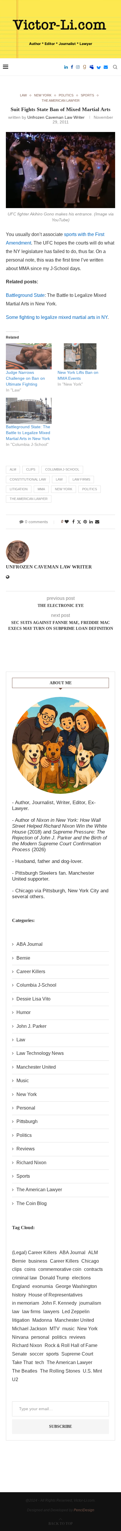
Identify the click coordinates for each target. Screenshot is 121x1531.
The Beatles (24, 1370)
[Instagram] (78, 67)
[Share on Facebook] (73, 521)
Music (22, 1080)
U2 (15, 1379)
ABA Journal (29, 944)
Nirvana (20, 1337)
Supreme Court (77, 1353)
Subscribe (60, 1426)
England (21, 1286)
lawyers (51, 1311)
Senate (19, 1353)
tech (39, 1362)
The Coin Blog (31, 1203)
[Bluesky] (99, 67)
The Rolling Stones (60, 1370)
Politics (24, 1135)
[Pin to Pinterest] (85, 521)
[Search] (115, 67)
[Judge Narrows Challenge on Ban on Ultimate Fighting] (29, 356)
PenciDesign (84, 1510)
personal (40, 1337)
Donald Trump (54, 1277)
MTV (55, 1328)
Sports (23, 1176)
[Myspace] (92, 67)
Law (20, 1039)
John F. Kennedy (59, 1303)
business (37, 1261)
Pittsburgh (27, 1121)
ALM (13, 469)
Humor (23, 1012)
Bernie (23, 958)
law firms (81, 479)
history (19, 1294)
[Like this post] (67, 521)
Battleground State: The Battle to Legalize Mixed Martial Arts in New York (28, 432)
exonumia (42, 1286)
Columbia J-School (62, 469)
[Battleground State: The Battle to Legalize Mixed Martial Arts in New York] (29, 411)
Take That (22, 1362)
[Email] (106, 67)
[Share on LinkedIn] (91, 521)
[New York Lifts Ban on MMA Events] (80, 356)
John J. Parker (31, 1026)
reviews (77, 1337)
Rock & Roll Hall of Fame (71, 1345)
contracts (93, 1269)
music (68, 1328)
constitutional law (28, 479)
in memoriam (25, 1303)
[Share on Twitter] (79, 521)
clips (30, 469)
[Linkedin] (66, 67)
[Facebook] (72, 67)
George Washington (76, 1286)
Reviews (25, 1148)
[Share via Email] (97, 521)
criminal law (24, 1277)
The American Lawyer (29, 499)
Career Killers (30, 971)
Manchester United (36, 1067)
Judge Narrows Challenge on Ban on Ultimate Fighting (25, 378)
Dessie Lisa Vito (33, 998)
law (59, 479)
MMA (41, 489)
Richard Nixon (31, 1162)
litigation (19, 489)
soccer (36, 1353)
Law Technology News (40, 1053)
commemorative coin (59, 1269)
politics (89, 489)
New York (63, 489)
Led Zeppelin (76, 1311)
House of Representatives (55, 1294)
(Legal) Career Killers (34, 1252)
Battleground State (25, 295)
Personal (25, 1107)
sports (52, 1353)
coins (30, 1269)
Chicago (90, 1261)
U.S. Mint (92, 1370)
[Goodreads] (85, 67)
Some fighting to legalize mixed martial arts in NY (56, 317)
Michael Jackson (29, 1328)
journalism (90, 1303)
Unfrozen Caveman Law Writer (56, 117)
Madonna (42, 1320)
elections (81, 1277)
